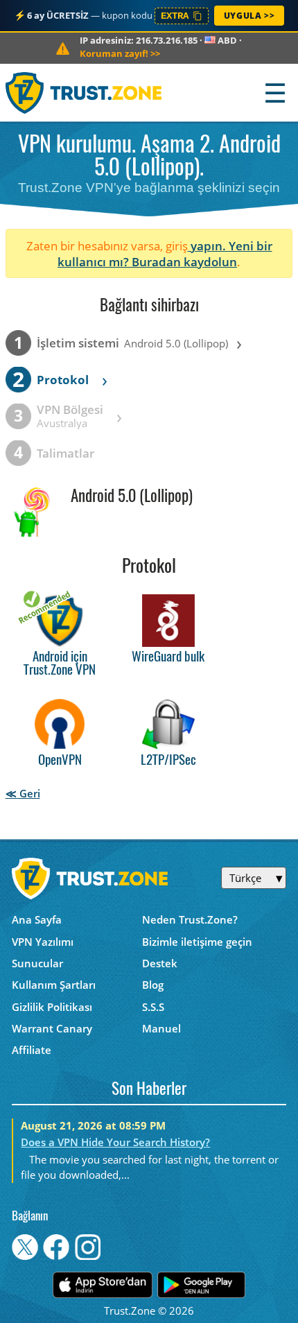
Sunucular (37, 963)
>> (120, 53)
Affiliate (31, 1050)
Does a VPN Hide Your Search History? (115, 1142)
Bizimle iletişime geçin (197, 942)
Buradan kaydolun (184, 262)
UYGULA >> (249, 15)
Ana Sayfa (37, 919)
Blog (153, 985)
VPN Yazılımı (42, 942)
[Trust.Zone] (84, 92)
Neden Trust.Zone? (190, 919)
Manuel (161, 1028)
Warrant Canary (52, 1028)
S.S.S (153, 1007)
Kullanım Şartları (54, 985)
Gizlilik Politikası (52, 1007)
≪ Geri (23, 793)
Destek (159, 963)
